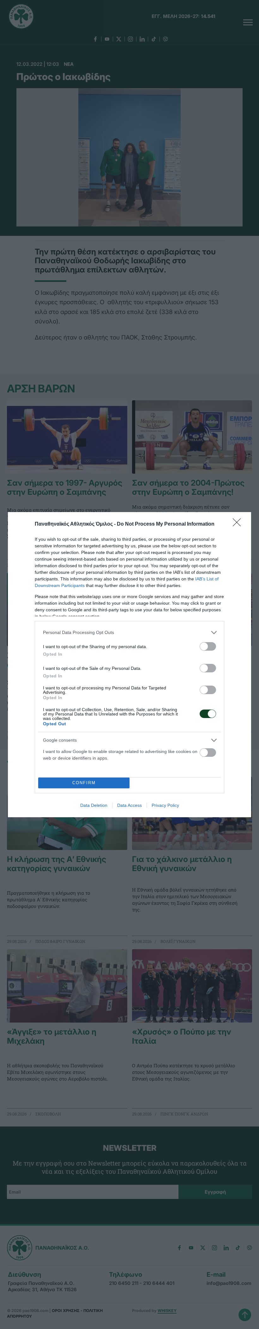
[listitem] (129, 632)
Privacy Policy (165, 805)
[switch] (208, 646)
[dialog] (129, 664)
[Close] (239, 524)
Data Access (129, 805)
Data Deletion (93, 805)
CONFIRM (84, 782)
